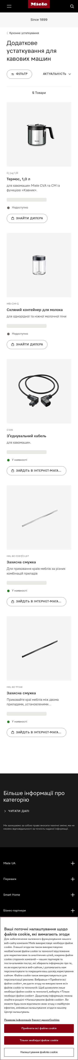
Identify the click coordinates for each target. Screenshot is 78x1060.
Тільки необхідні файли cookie (39, 1040)
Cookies (54, 1020)
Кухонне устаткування (24, 33)
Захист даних (40, 1020)
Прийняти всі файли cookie (39, 1028)
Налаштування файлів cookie (39, 1052)
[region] (39, 988)
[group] (39, 162)
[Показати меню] (9, 6)
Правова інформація (17, 1020)
